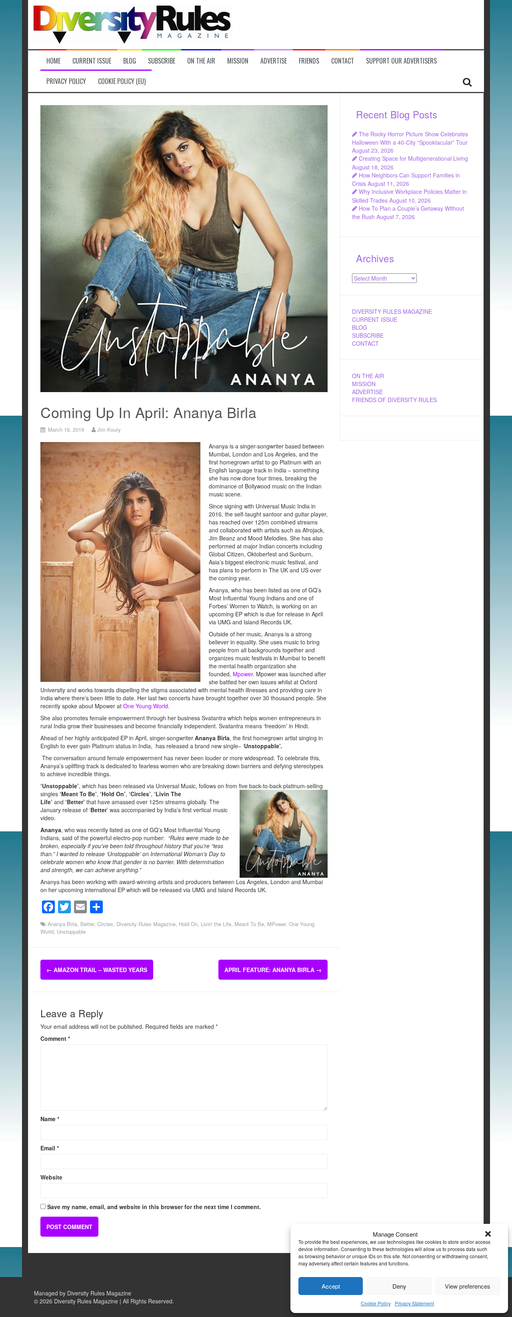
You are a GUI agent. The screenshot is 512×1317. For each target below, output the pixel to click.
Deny (399, 1286)
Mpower (243, 674)
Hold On (188, 924)
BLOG (359, 327)
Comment (55, 1038)
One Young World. (146, 706)
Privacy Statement (414, 1303)
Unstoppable (71, 931)
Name (49, 1119)
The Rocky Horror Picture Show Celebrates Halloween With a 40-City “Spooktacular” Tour (410, 138)
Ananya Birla (62, 924)
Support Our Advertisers (401, 61)
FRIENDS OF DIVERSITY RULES (394, 400)
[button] (488, 1234)
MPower (276, 924)
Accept (331, 1286)
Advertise (273, 61)
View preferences (467, 1286)
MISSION (364, 384)
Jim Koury (109, 429)
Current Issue (91, 61)
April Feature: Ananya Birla (273, 970)
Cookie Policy (376, 1303)
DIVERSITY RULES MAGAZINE (392, 311)
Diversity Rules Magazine (146, 924)
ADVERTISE (367, 392)
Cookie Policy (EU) (122, 81)
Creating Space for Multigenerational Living (413, 158)
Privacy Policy (66, 81)
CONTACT (365, 343)
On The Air (201, 61)
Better (87, 924)
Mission (237, 61)
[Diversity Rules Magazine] (132, 24)
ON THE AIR (368, 376)
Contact (342, 61)
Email (49, 1148)
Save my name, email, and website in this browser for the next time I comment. (154, 1207)
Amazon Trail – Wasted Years (96, 970)
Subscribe (161, 61)
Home (53, 61)
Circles (105, 924)
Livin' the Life (216, 924)
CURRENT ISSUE (374, 319)
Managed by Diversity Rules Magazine (82, 1293)
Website (51, 1177)
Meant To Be (249, 924)
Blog (129, 61)
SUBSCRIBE (368, 335)
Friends (309, 61)
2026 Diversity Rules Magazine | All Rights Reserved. (107, 1301)
